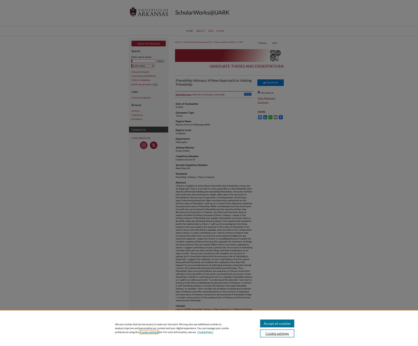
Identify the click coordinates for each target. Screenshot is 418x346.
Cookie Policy (205, 332)
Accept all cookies (277, 323)
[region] (209, 328)
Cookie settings (149, 332)
